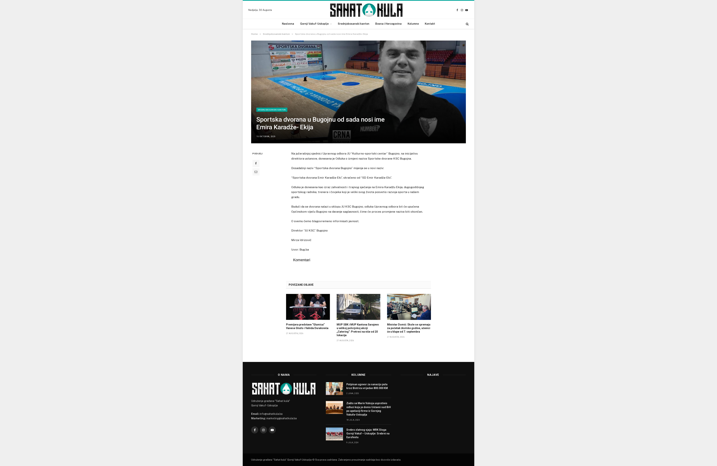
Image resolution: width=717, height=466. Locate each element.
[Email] (256, 171)
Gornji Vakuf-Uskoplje (314, 23)
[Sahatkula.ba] (366, 10)
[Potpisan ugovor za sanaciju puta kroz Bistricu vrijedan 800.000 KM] (334, 388)
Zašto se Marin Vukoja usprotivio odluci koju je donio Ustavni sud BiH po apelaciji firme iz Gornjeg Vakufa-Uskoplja (368, 409)
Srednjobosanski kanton (353, 23)
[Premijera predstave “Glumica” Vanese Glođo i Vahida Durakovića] (308, 307)
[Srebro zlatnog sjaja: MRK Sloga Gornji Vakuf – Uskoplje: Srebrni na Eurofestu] (334, 434)
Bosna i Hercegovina (388, 23)
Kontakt (430, 23)
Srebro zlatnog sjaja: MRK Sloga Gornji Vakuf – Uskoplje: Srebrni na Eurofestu (367, 433)
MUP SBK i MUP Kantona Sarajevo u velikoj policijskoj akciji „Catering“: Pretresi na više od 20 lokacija (358, 330)
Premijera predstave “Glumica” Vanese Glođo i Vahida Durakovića (307, 326)
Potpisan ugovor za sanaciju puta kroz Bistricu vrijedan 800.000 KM (367, 386)
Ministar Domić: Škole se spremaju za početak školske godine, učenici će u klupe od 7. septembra (408, 328)
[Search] (467, 24)
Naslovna (288, 23)
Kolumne (413, 23)
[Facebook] (256, 163)
